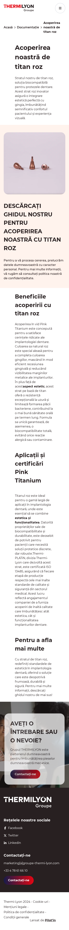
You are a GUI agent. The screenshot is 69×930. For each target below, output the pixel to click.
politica (44, 274)
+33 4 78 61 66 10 (16, 870)
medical (21, 593)
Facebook (15, 828)
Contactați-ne (25, 774)
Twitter (13, 835)
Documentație (28, 27)
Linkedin (14, 843)
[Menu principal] (60, 8)
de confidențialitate (18, 278)
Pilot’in (50, 920)
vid (37, 324)
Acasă (8, 27)
